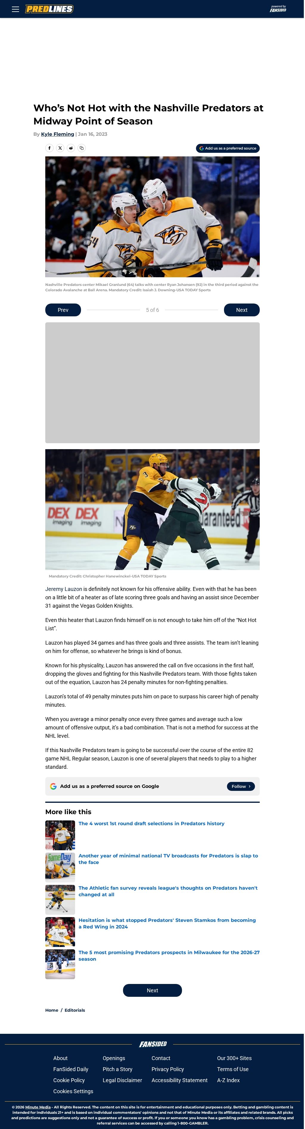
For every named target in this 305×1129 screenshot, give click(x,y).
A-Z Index (228, 1080)
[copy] (81, 148)
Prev (63, 310)
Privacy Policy (168, 1069)
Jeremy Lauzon (63, 589)
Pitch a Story (118, 1069)
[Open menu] (15, 9)
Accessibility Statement (180, 1080)
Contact (161, 1058)
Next (242, 310)
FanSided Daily (70, 1069)
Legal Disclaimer (122, 1080)
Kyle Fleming (57, 134)
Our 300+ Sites (234, 1058)
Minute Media (38, 1107)
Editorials (75, 1010)
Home (51, 1010)
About (60, 1058)
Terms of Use (233, 1069)
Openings (114, 1058)
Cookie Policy (69, 1080)
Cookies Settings (73, 1091)
